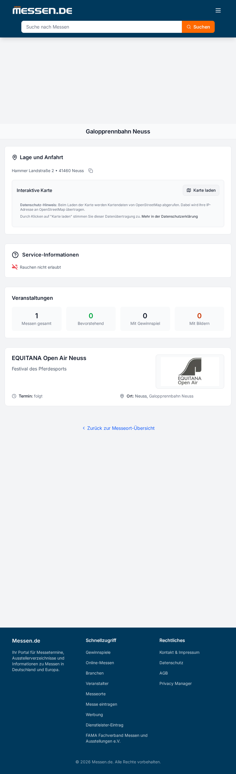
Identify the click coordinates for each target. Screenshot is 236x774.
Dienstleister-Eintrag (104, 724)
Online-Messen (100, 662)
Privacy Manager (175, 683)
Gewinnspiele (98, 652)
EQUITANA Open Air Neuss (49, 358)
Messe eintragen (101, 704)
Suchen (201, 27)
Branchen (95, 673)
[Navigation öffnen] (218, 10)
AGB (163, 673)
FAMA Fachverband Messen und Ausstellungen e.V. (117, 738)
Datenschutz (171, 662)
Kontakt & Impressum (179, 652)
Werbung (94, 714)
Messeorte (96, 693)
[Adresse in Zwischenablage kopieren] (90, 170)
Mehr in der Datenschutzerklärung (170, 216)
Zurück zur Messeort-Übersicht (121, 428)
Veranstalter (97, 683)
